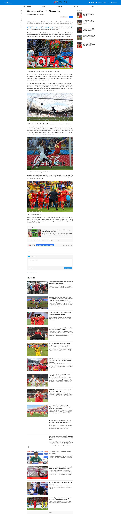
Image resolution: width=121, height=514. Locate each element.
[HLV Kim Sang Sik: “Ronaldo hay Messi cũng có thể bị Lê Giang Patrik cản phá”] (37, 349)
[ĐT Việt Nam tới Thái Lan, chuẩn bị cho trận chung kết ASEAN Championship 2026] (37, 472)
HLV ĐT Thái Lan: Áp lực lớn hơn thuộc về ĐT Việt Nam (60, 452)
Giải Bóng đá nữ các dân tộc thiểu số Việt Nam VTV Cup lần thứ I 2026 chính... (89, 37)
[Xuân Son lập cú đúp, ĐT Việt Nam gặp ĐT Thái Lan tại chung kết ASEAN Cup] (37, 503)
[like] (21, 11)
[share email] (71, 245)
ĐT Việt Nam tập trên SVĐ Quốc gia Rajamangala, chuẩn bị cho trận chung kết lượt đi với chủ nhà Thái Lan (60, 407)
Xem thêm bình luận (32, 272)
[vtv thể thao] (60, 2)
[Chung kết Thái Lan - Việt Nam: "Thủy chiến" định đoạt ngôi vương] (79, 22)
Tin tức (29, 6)
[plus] (21, 23)
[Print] (21, 20)
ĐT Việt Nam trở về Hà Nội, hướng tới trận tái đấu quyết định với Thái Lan (61, 282)
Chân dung (76, 6)
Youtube (99, 2)
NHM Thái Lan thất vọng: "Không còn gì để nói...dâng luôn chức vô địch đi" (89, 29)
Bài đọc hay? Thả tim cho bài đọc (46, 245)
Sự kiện (92, 6)
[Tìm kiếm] (109, 2)
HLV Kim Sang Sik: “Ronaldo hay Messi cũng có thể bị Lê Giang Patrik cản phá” (59, 344)
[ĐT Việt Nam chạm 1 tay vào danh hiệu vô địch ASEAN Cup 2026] (79, 15)
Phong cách (59, 6)
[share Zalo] (66, 245)
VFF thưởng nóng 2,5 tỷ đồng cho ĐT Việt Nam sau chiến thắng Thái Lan (89, 44)
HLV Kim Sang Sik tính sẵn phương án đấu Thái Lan (60, 483)
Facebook (93, 2)
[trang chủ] (24, 6)
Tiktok (105, 2)
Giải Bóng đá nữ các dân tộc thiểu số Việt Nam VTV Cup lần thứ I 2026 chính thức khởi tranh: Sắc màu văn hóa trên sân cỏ (61, 298)
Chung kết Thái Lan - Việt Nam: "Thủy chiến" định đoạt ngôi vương (88, 22)
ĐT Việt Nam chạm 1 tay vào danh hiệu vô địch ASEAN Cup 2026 (89, 14)
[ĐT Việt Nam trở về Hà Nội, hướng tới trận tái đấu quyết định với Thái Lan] (37, 287)
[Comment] (21, 16)
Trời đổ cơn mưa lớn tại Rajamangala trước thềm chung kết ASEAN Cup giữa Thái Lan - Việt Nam (60, 360)
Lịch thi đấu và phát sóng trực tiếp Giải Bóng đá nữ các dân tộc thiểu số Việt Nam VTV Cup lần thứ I (61, 437)
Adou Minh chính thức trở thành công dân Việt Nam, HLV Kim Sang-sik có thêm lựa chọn (60, 422)
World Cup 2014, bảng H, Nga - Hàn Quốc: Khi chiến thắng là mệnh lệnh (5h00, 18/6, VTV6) (56, 230)
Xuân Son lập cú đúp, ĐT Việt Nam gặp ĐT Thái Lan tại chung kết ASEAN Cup (60, 498)
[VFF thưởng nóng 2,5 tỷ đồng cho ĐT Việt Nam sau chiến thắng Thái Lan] (79, 45)
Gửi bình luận (68, 268)
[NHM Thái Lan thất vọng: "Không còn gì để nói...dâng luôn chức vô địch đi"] (79, 30)
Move (43, 6)
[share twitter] (69, 245)
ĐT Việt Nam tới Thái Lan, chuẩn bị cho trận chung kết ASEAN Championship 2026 (61, 467)
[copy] (21, 13)
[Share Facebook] (64, 245)
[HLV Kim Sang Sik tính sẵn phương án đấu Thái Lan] (37, 488)
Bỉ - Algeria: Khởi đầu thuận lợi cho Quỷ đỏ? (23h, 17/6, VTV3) (44, 240)
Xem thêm (50, 512)
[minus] (21, 27)
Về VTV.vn (8, 2)
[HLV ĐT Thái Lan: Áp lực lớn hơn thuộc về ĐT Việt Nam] (37, 457)
